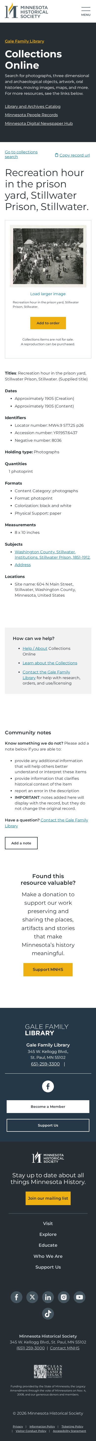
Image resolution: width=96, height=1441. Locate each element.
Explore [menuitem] (48, 1234)
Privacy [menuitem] (18, 1426)
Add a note (21, 843)
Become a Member (48, 1106)
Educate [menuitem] (48, 1245)
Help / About (35, 648)
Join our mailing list (48, 1198)
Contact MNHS (65, 1348)
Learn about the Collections (50, 663)
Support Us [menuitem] (48, 1267)
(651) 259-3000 (30, 1348)
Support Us (48, 1125)
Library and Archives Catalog (33, 106)
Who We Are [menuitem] (48, 1256)
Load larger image (48, 294)
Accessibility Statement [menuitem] (69, 1431)
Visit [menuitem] (48, 1223)
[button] (85, 11)
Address (23, 564)
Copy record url (75, 155)
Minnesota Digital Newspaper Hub (39, 123)
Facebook (48, 1086)
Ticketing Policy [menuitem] (72, 1426)
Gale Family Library (24, 41)
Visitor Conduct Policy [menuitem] (31, 1431)
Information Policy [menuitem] (42, 1426)
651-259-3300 (45, 1064)
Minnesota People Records (31, 115)
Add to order (48, 323)
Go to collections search (21, 154)
